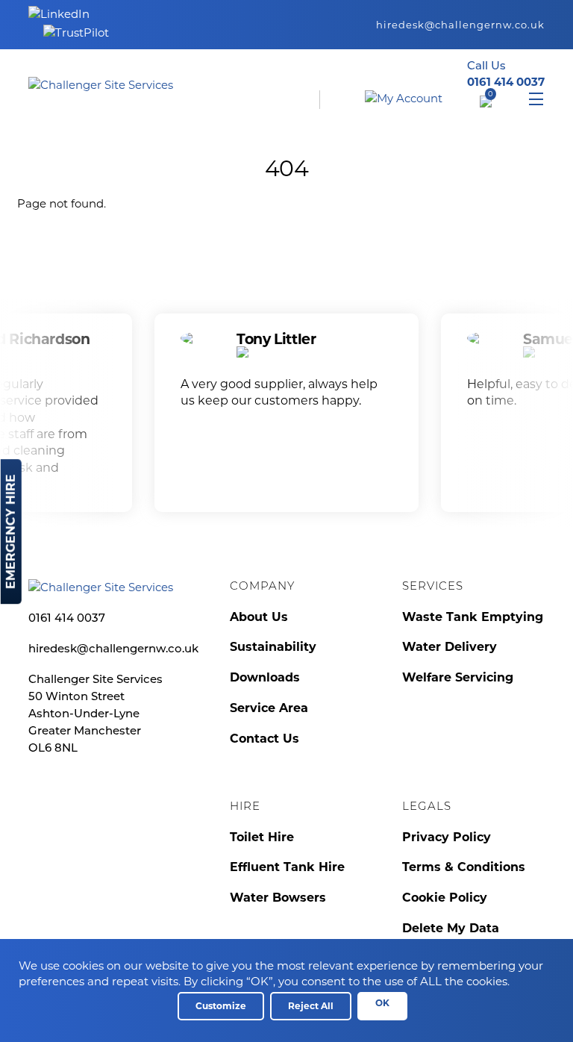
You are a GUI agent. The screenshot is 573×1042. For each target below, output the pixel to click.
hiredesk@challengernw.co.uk (460, 25)
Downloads (265, 677)
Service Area (269, 708)
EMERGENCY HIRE (11, 531)
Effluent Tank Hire (287, 867)
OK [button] (382, 1002)
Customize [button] (220, 1005)
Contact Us (264, 738)
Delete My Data (450, 928)
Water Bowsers (278, 897)
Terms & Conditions (463, 867)
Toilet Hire (262, 837)
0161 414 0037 (66, 619)
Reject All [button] (311, 1005)
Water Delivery (449, 647)
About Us (259, 617)
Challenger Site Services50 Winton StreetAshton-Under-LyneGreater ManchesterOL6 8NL (95, 715)
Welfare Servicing (457, 677)
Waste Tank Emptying (472, 617)
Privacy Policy (446, 837)
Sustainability (273, 647)
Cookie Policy (444, 897)
